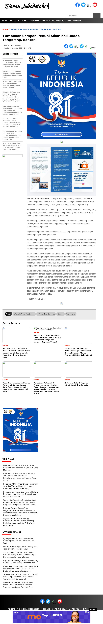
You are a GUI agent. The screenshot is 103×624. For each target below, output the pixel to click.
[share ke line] (87, 48)
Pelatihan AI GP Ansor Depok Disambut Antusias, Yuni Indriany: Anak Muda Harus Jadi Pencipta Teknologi (20, 486)
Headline (22, 29)
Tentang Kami (61, 609)
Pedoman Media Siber (29, 609)
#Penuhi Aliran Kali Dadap (24, 314)
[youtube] (95, 6)
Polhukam (34, 21)
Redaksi (12, 21)
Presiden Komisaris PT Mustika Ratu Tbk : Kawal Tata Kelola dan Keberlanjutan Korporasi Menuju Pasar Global (19, 477)
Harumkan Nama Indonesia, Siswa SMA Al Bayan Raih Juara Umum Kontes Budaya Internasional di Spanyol (20, 568)
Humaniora (33, 29)
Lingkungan (45, 29)
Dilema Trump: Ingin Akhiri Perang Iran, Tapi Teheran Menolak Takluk (20, 547)
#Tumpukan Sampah (46, 314)
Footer (75, 609)
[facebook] (78, 6)
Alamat (11, 609)
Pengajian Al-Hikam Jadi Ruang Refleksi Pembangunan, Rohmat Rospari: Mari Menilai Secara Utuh (20, 494)
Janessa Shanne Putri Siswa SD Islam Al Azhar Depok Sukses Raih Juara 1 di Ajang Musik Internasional (20, 576)
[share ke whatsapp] (77, 48)
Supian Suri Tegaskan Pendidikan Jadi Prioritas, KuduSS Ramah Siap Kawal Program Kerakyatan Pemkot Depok (19, 502)
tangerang (70, 314)
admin (6, 46)
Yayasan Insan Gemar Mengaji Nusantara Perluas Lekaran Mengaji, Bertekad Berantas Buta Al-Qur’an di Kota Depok (19, 522)
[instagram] (89, 6)
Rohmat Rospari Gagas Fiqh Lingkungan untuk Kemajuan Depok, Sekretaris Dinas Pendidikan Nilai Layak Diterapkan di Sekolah (20, 511)
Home (4, 21)
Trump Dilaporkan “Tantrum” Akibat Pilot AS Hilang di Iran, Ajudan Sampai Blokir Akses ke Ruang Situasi (19, 554)
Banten (61, 314)
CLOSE (93, 609)
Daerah (13, 29)
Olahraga (45, 21)
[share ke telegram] (82, 48)
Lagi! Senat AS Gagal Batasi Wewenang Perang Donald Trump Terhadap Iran (20, 561)
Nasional (22, 21)
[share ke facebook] (66, 48)
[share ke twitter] (71, 48)
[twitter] (83, 6)
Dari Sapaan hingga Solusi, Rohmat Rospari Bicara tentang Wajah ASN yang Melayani (20, 467)
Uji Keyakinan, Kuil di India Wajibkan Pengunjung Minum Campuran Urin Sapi (19, 540)
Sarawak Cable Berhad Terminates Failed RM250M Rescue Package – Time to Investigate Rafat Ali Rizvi (18, 584)
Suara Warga (58, 21)
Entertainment (74, 21)
